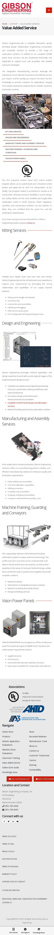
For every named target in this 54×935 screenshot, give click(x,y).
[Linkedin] (13, 821)
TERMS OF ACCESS (9, 836)
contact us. (30, 223)
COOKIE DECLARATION (11, 890)
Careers (32, 760)
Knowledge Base (9, 772)
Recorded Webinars (38, 736)
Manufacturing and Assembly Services (24, 143)
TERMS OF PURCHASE (10, 866)
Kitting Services (13, 131)
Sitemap (33, 765)
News (31, 731)
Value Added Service (11, 762)
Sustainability (35, 769)
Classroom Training (11, 758)
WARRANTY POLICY (9, 874)
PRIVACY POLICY (8, 851)
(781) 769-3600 (11, 806)
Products (6, 736)
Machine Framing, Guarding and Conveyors (21, 151)
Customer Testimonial (39, 755)
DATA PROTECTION (9, 859)
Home (4, 24)
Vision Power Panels (15, 158)
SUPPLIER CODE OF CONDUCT (13, 881)
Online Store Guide (10, 767)
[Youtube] (17, 821)
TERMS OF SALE (8, 844)
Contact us (34, 750)
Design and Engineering (17, 137)
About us (33, 746)
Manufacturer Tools (38, 741)
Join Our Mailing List (20, 779)
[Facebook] (4, 821)
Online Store (7, 731)
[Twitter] (9, 821)
